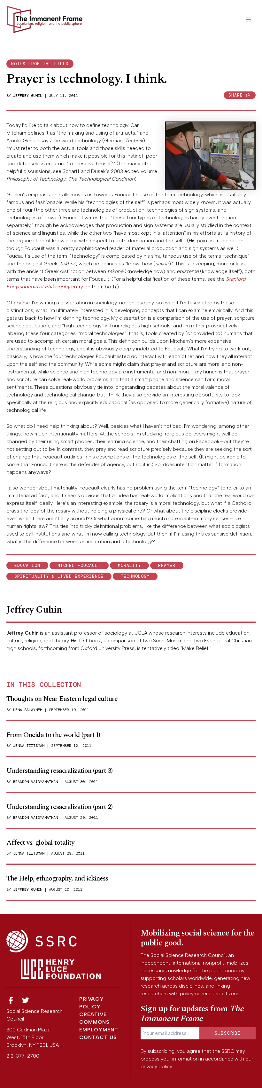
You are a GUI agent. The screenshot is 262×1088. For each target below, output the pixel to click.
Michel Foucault (79, 565)
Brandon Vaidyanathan (35, 781)
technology (135, 576)
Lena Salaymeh (27, 709)
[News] (10, 1000)
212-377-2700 (22, 1056)
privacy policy (156, 1066)
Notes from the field (40, 64)
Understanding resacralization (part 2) (59, 807)
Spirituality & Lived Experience (59, 576)
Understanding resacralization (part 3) (59, 770)
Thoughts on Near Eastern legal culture (62, 698)
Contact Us (98, 1037)
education (27, 565)
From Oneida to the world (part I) (53, 735)
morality (129, 565)
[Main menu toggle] (249, 19)
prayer (166, 565)
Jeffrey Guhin (27, 95)
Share (237, 95)
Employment (98, 1030)
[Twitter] (25, 1000)
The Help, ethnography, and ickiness (57, 878)
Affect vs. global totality (40, 842)
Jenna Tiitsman (28, 745)
